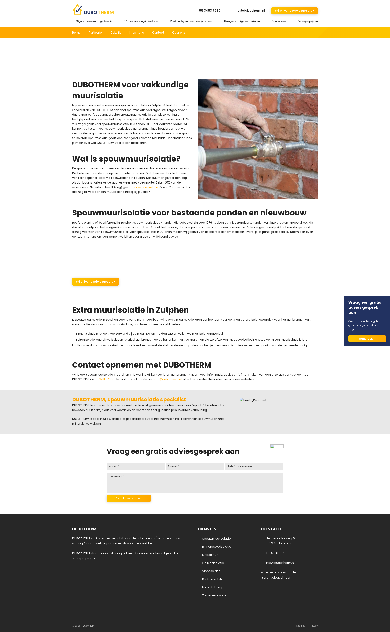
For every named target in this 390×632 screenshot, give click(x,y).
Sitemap (300, 625)
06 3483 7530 (209, 10)
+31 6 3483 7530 (277, 553)
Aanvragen (367, 339)
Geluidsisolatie (213, 563)
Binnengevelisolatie (216, 546)
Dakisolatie (210, 555)
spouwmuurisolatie (144, 187)
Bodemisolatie (213, 579)
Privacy (314, 625)
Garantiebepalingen (276, 577)
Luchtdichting (212, 587)
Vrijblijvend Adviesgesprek (294, 11)
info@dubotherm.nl (249, 10)
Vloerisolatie (211, 571)
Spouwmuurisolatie (216, 538)
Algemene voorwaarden (279, 572)
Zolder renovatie (214, 595)
